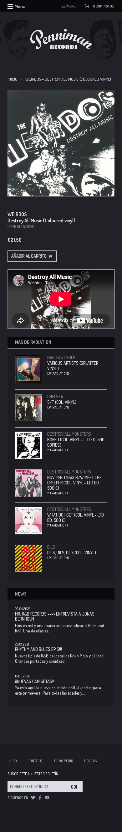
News (21, 594)
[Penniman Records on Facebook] (40, 797)
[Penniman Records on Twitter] (33, 797)
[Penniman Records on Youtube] (47, 797)
